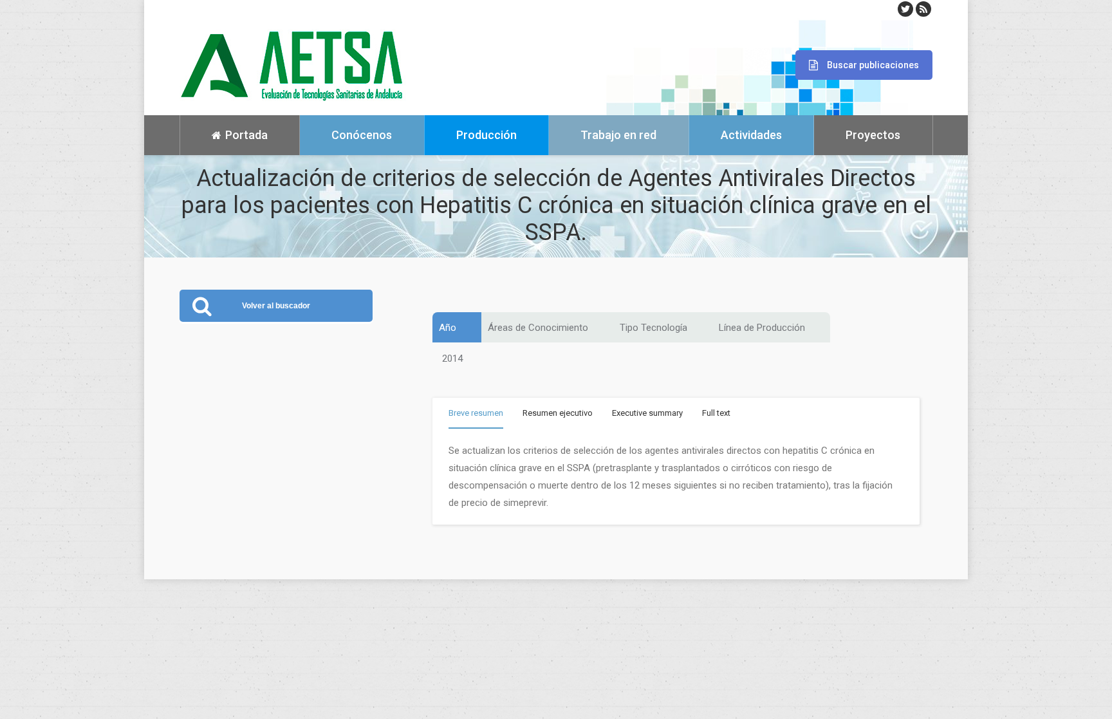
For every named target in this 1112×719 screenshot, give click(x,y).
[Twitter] (905, 9)
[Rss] (923, 9)
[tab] (476, 415)
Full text (716, 413)
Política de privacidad (217, 699)
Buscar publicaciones (873, 65)
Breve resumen (476, 413)
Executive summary (647, 413)
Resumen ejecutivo (558, 413)
